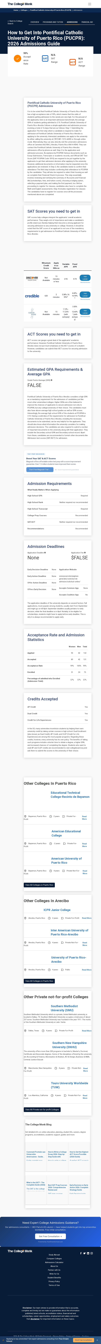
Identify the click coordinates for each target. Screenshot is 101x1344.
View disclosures (85, 282)
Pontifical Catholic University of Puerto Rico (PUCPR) (51, 10)
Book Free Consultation (83, 1340)
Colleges (24, 10)
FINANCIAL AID (87, 22)
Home (16, 10)
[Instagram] (91, 1253)
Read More (87, 918)
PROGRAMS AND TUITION (53, 22)
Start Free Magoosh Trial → (39, 470)
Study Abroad (54, 1255)
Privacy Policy (54, 1281)
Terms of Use (54, 1285)
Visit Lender (85, 278)
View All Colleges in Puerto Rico (39, 885)
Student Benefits (54, 1278)
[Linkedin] (88, 1253)
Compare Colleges (54, 1258)
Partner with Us (54, 1270)
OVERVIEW (35, 22)
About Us (54, 1266)
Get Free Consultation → (50, 1236)
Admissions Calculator (54, 1262)
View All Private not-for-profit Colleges (42, 1109)
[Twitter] (84, 1253)
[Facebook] (80, 1253)
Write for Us (54, 1274)
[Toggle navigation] (89, 4)
